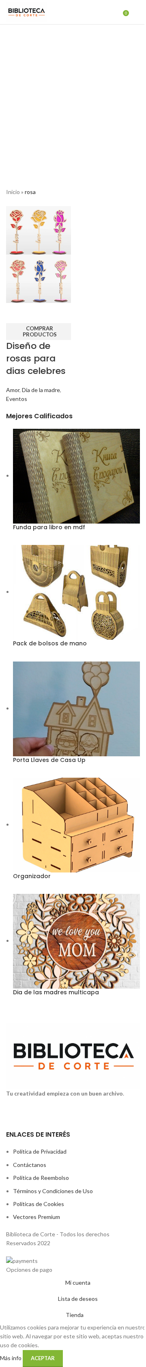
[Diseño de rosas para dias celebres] (38, 229)
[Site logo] (26, 11)
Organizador (32, 876)
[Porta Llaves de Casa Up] (76, 708)
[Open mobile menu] (136, 12)
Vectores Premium (36, 1216)
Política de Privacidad (40, 1151)
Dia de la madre (41, 389)
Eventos (16, 398)
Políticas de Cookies (38, 1203)
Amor (12, 389)
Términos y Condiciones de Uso (53, 1191)
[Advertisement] (73, 101)
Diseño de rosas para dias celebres (36, 358)
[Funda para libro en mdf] (76, 475)
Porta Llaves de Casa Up (49, 760)
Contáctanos (29, 1164)
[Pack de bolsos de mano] (76, 591)
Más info (11, 1357)
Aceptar (43, 1358)
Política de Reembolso (41, 1177)
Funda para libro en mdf (49, 527)
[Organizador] (76, 824)
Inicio (13, 191)
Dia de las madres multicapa (56, 992)
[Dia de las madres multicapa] (76, 940)
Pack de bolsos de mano (50, 643)
